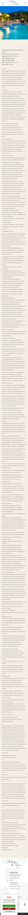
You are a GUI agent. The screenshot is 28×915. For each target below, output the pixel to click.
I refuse (9, 908)
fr (25, 913)
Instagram (19, 897)
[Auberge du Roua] (14, 5)
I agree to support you (9, 905)
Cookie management (23, 908)
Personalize (9, 911)
